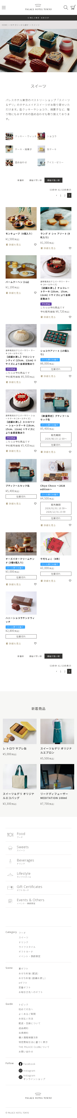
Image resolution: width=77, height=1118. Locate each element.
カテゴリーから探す (19, 25)
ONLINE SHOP (38, 17)
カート (73, 7)
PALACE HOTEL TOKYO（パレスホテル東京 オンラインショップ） (38, 7)
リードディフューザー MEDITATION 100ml (54, 796)
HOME (5, 25)
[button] (56, 195)
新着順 (21, 180)
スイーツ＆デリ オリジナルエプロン (56, 750)
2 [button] (65, 195)
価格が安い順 (35, 180)
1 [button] (60, 195)
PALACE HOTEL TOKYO (38, 1096)
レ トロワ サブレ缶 (15, 748)
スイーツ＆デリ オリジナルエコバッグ (18, 796)
